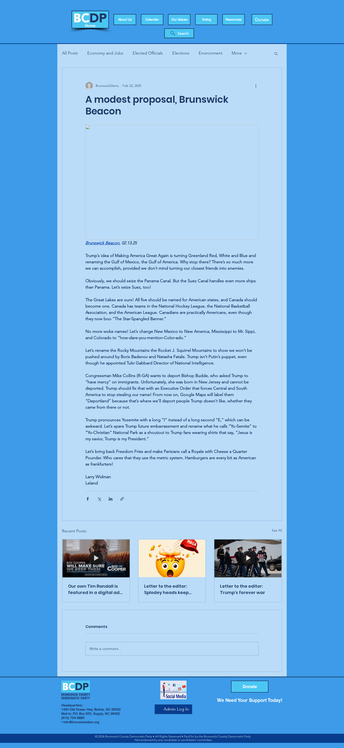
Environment (210, 53)
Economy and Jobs (105, 53)
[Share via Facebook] (87, 499)
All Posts (70, 53)
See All (277, 530)
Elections (180, 53)
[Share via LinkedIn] (110, 499)
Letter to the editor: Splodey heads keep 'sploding (166, 589)
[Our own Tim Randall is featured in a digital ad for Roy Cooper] (96, 558)
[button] (206, 19)
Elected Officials (148, 53)
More (237, 53)
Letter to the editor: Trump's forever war (242, 589)
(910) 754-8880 (72, 718)
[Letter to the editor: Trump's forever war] (248, 558)
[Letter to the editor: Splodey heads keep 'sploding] (172, 558)
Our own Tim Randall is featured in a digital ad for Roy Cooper (94, 589)
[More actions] (256, 85)
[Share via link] (122, 499)
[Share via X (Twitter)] (99, 499)
